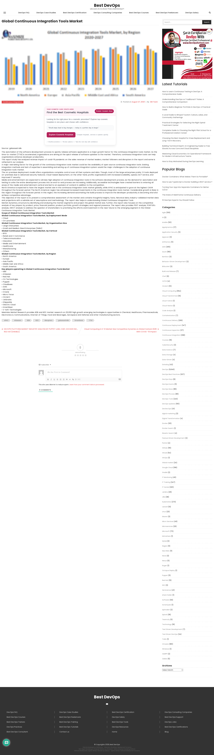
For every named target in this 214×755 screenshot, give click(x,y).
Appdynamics (167, 227)
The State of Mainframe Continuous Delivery (181, 195)
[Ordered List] (60, 379)
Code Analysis (167, 310)
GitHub (164, 448)
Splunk (164, 614)
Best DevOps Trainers (16, 722)
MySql (164, 541)
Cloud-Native (167, 306)
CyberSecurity (167, 345)
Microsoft (166, 531)
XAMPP (164, 654)
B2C (37, 320)
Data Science (167, 350)
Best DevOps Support (174, 717)
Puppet (165, 575)
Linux (164, 512)
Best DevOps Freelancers (167, 12)
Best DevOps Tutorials (68, 727)
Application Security (170, 232)
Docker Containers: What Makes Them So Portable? (185, 176)
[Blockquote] (66, 379)
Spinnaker (166, 610)
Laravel (165, 507)
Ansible (165, 222)
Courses (165, 340)
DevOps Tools (167, 399)
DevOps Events (168, 384)
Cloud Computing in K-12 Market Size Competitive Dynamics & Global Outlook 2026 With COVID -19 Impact (120, 330)
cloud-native (167, 301)
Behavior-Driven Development (174, 261)
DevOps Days (167, 379)
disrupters (48, 320)
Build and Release (169, 271)
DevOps (165, 369)
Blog (167, 732)
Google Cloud (167, 467)
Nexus (164, 561)
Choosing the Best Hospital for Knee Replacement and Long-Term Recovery (186, 139)
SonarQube (166, 605)
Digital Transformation (171, 418)
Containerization (168, 315)
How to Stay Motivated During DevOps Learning (183, 161)
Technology (166, 624)
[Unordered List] (63, 379)
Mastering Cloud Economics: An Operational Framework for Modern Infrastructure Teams (186, 155)
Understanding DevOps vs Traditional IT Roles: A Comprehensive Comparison (183, 100)
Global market (167, 462)
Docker (165, 423)
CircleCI (165, 286)
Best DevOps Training (68, 722)
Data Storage (167, 355)
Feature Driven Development (173, 438)
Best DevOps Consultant (17, 732)
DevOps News (167, 389)
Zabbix (164, 659)
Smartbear (79, 320)
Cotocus (107, 751)
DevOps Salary (192, 12)
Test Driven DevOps (170, 634)
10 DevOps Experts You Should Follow (178, 200)
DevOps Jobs (170, 722)
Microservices (167, 526)
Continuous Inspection (171, 330)
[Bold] (48, 379)
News (164, 556)
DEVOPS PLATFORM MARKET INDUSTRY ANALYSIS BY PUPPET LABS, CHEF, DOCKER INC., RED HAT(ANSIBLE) (41, 330)
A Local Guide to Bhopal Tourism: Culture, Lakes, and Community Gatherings (184, 116)
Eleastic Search (168, 433)
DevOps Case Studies (46, 12)
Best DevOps (107, 5)
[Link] (73, 379)
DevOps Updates (168, 404)
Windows (165, 649)
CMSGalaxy (99, 747)
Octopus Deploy (168, 570)
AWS (164, 247)
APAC (6, 320)
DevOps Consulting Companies (108, 12)
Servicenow (166, 590)
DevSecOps (166, 409)
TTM (90, 320)
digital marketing (168, 413)
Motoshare (166, 536)
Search (206, 22)
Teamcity (166, 619)
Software (165, 600)
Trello (164, 639)
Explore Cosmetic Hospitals (61, 135)
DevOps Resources (120, 727)
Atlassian (17, 320)
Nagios (164, 546)
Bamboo (165, 257)
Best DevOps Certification (74, 12)
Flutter (164, 443)
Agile (164, 212)
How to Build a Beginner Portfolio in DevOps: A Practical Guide (186, 108)
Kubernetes (166, 502)
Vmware (165, 644)
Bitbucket (166, 266)
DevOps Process (168, 394)
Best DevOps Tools (120, 722)
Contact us (64, 732)
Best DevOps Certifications (176, 727)
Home (114, 732)
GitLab (164, 453)
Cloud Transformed (169, 296)
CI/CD (164, 281)
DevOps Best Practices (171, 374)
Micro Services (167, 521)
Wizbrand (110, 749)
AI (163, 217)
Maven (164, 516)
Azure (164, 252)
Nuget (164, 565)
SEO (163, 585)
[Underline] (54, 379)
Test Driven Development (172, 629)
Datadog (165, 364)
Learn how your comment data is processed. (86, 384)
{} (76, 379)
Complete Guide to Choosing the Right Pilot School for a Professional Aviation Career (186, 131)
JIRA (163, 497)
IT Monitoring (167, 477)
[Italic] (51, 379)
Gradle (164, 472)
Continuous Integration (12, 102)
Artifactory (166, 242)
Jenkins (165, 492)
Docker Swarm (167, 428)
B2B (28, 320)
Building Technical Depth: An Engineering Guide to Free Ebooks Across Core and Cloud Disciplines (186, 147)
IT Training (166, 482)
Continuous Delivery (170, 320)
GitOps (165, 458)
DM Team (154, 102)
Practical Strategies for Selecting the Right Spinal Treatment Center (183, 123)
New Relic (165, 551)
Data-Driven (167, 359)
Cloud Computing (169, 291)
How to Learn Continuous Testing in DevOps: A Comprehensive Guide (182, 92)
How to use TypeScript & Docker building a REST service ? (187, 182)
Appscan (165, 237)
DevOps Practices (14, 727)
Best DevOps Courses (139, 12)
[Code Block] (69, 379)
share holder (167, 595)
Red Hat (165, 580)
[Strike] (57, 379)
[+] (79, 379)
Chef (164, 276)
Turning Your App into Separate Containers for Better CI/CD (185, 188)
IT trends (165, 487)
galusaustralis (63, 320)
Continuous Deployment (171, 325)
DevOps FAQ (23, 12)
